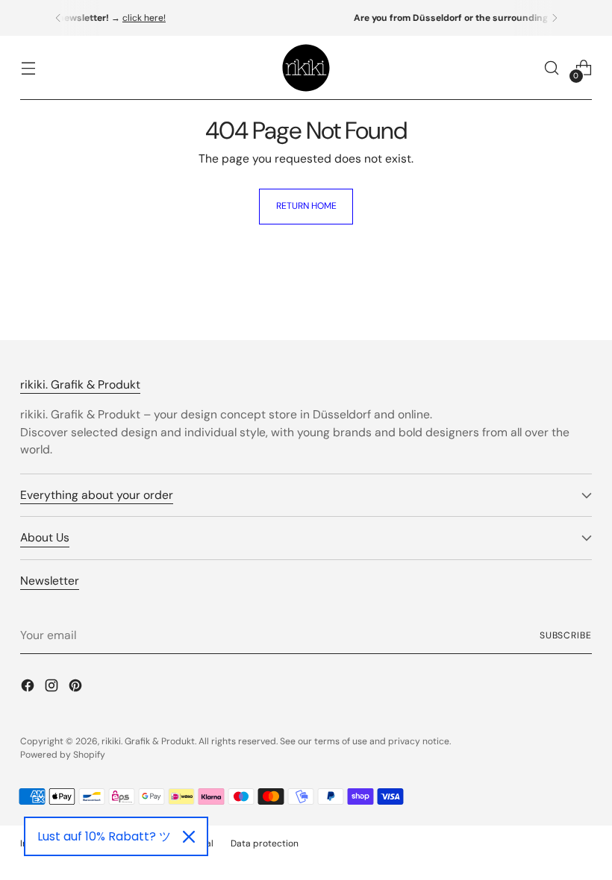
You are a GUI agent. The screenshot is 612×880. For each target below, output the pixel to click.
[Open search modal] (552, 68)
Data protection (265, 843)
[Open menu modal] (28, 68)
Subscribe (566, 635)
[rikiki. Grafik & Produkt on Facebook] (29, 688)
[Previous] (58, 18)
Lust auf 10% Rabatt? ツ (104, 836)
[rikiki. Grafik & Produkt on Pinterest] (77, 688)
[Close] (189, 837)
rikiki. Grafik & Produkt (148, 741)
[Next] (554, 18)
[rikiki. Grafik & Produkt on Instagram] (53, 688)
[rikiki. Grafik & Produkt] (306, 68)
